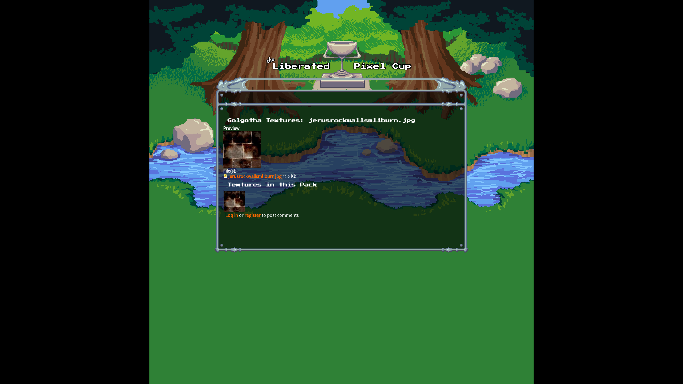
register (253, 216)
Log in (231, 216)
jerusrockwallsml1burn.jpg (255, 177)
